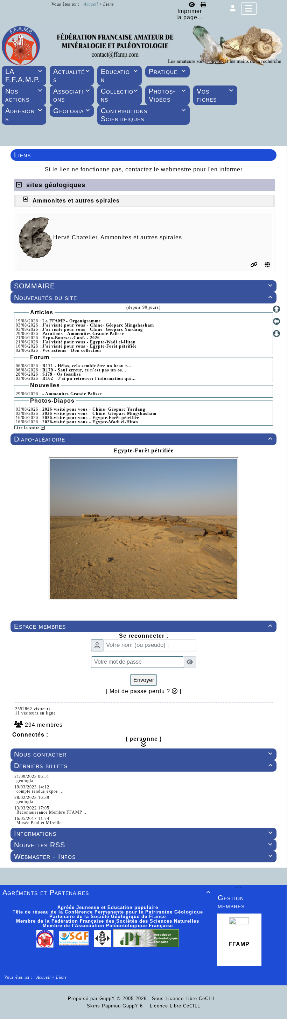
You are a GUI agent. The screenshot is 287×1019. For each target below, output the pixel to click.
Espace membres (143, 626)
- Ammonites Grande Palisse (72, 393)
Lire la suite (27, 427)
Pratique (167, 71)
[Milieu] (276, 321)
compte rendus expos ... (40, 791)
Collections (119, 95)
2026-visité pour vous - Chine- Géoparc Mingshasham (99, 413)
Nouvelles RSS (143, 845)
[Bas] (276, 333)
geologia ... (27, 780)
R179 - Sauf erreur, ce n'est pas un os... (84, 370)
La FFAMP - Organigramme (71, 321)
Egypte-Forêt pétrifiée (144, 450)
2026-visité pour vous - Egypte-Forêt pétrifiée (90, 417)
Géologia (71, 111)
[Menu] (249, 8)
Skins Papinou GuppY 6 (116, 1005)
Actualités (71, 75)
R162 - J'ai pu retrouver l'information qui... (89, 378)
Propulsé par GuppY (92, 998)
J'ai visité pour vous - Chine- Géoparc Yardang (92, 329)
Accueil (90, 4)
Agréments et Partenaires (106, 892)
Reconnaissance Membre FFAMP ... (52, 812)
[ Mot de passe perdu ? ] (143, 691)
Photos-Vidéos (167, 95)
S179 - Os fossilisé (61, 374)
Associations (71, 95)
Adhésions (23, 115)
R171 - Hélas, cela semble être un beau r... (86, 365)
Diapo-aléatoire (143, 439)
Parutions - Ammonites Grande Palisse (83, 333)
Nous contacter (143, 754)
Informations (143, 833)
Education (119, 75)
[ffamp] (143, 44)
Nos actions (23, 95)
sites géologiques (53, 185)
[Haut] (276, 309)
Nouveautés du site (143, 297)
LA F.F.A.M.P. (23, 75)
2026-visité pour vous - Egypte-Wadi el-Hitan (90, 421)
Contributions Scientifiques (143, 115)
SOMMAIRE (143, 286)
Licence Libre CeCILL (174, 1005)
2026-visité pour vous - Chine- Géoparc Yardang (93, 409)
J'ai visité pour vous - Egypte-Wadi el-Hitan (89, 342)
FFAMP (239, 944)
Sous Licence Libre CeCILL (185, 998)
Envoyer (143, 680)
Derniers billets (143, 766)
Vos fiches (215, 95)
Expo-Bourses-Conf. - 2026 (71, 337)
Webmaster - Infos (143, 856)
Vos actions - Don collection (71, 350)
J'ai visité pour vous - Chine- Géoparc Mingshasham (98, 325)
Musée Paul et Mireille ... (41, 822)
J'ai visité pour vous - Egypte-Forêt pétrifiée (89, 346)
